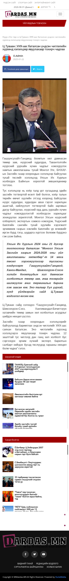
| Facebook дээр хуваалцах (17, 69)
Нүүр (5, 37)
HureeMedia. (60, 577)
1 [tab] (64, 514)
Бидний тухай (25, 563)
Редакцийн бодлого (47, 563)
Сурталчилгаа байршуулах (28, 566)
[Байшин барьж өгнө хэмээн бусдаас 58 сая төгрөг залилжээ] (24, 388)
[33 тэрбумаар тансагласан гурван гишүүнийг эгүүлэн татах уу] (24, 486)
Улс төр (13, 37)
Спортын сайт (25, 2)
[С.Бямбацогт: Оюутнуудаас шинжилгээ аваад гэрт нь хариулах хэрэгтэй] (24, 471)
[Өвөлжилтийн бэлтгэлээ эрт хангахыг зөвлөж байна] (24, 403)
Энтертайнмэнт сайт (44, 2)
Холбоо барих (54, 566)
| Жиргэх (38, 69)
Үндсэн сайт (9, 2)
